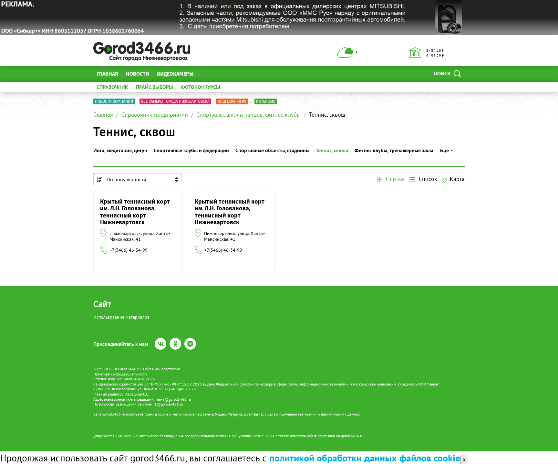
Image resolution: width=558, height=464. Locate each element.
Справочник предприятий (154, 114)
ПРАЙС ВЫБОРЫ (154, 87)
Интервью (265, 101)
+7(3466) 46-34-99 (129, 250)
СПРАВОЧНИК (112, 87)
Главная (107, 74)
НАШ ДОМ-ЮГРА (232, 101)
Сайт (102, 304)
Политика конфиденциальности (120, 374)
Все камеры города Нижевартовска (175, 101)
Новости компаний (114, 101)
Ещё (206, 74)
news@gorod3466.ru (173, 399)
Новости (137, 74)
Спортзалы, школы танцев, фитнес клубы (248, 114)
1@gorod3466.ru (168, 404)
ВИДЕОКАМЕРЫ (175, 74)
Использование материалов (121, 317)
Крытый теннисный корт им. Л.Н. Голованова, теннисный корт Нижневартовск (135, 212)
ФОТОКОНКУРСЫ (200, 87)
